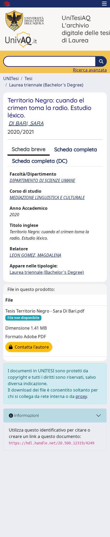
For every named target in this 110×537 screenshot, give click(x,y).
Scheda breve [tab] (28, 149)
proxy (81, 396)
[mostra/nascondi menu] (104, 3)
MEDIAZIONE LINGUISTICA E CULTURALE (47, 197)
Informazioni (26, 415)
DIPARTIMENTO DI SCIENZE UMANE (42, 180)
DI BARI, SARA (26, 123)
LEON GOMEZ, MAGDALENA (35, 255)
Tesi (28, 78)
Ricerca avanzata (90, 70)
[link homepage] (8, 3)
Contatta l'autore (31, 347)
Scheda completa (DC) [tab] (39, 160)
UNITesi (11, 78)
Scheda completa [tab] (75, 149)
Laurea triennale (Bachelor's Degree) (46, 85)
